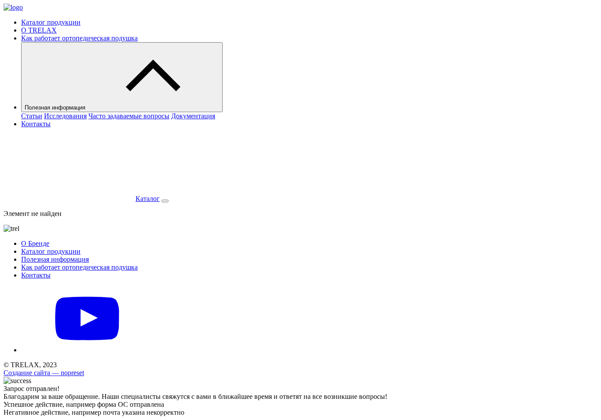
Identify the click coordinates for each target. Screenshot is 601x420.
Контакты (36, 124)
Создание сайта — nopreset (44, 372)
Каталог (148, 198)
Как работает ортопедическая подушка (79, 38)
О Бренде (35, 243)
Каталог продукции (51, 22)
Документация (193, 116)
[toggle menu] (165, 201)
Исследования (65, 116)
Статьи (31, 116)
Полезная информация (56, 107)
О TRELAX (39, 30)
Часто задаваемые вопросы (128, 116)
